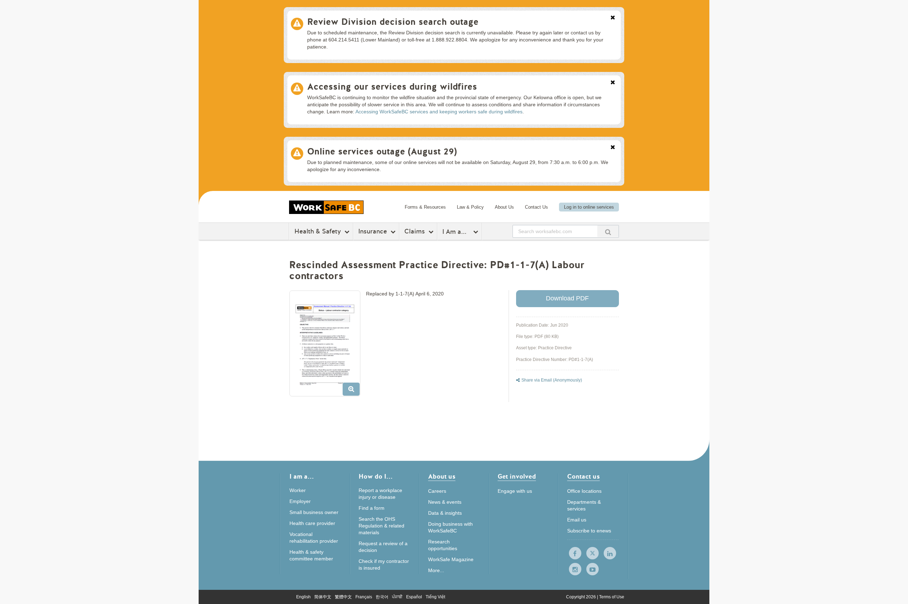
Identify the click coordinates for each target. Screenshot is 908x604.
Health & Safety (317, 231)
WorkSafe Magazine (451, 559)
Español (414, 596)
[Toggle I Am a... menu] (476, 232)
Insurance (372, 231)
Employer (300, 501)
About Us (504, 207)
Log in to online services (589, 207)
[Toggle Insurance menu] (394, 232)
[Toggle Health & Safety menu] (348, 232)
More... (436, 570)
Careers (437, 491)
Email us (576, 520)
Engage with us (515, 491)
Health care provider (312, 523)
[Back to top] (662, 566)
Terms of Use (611, 596)
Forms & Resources (425, 207)
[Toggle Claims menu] (432, 232)
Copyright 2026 (581, 596)
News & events (444, 502)
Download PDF (567, 298)
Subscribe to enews (589, 531)
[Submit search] (608, 231)
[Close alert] (612, 18)
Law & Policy (470, 207)
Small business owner (313, 512)
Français (363, 596)
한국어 (382, 596)
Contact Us (536, 207)
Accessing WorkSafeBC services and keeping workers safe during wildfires (438, 111)
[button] (327, 346)
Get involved (517, 477)
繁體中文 (343, 596)
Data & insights (445, 513)
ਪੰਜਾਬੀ (397, 596)
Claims (414, 231)
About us (441, 477)
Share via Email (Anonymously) (551, 380)
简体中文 (322, 596)
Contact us (583, 477)
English (303, 596)
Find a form (371, 508)
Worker (297, 490)
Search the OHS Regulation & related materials (381, 525)
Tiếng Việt (435, 596)
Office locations (584, 491)
